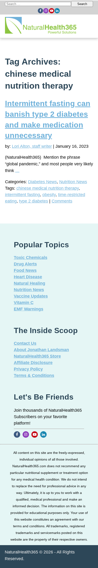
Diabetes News (42, 181)
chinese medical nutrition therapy (47, 188)
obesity (49, 194)
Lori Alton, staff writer (32, 146)
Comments (62, 201)
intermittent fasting (22, 194)
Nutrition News (73, 181)
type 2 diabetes (33, 201)
